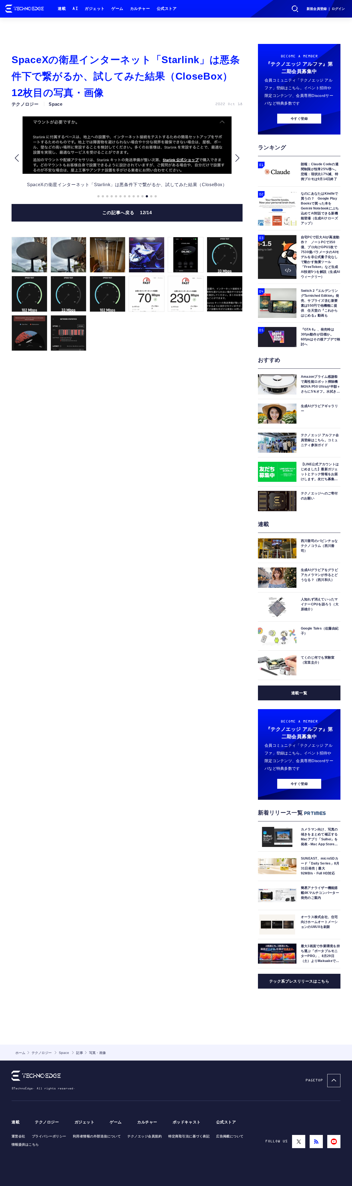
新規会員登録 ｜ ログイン (326, 9)
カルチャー (140, 9)
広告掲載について (230, 1136)
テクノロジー (47, 1122)
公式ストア (167, 9)
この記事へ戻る (127, 212)
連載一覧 (299, 693)
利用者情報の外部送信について (97, 1136)
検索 (295, 8)
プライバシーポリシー (49, 1136)
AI (75, 9)
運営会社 (18, 1136)
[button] (16, 158)
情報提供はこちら (25, 1144)
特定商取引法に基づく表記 (189, 1136)
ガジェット (95, 9)
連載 (62, 9)
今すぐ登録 (299, 119)
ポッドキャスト (187, 1122)
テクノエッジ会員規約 (144, 1136)
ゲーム (117, 9)
